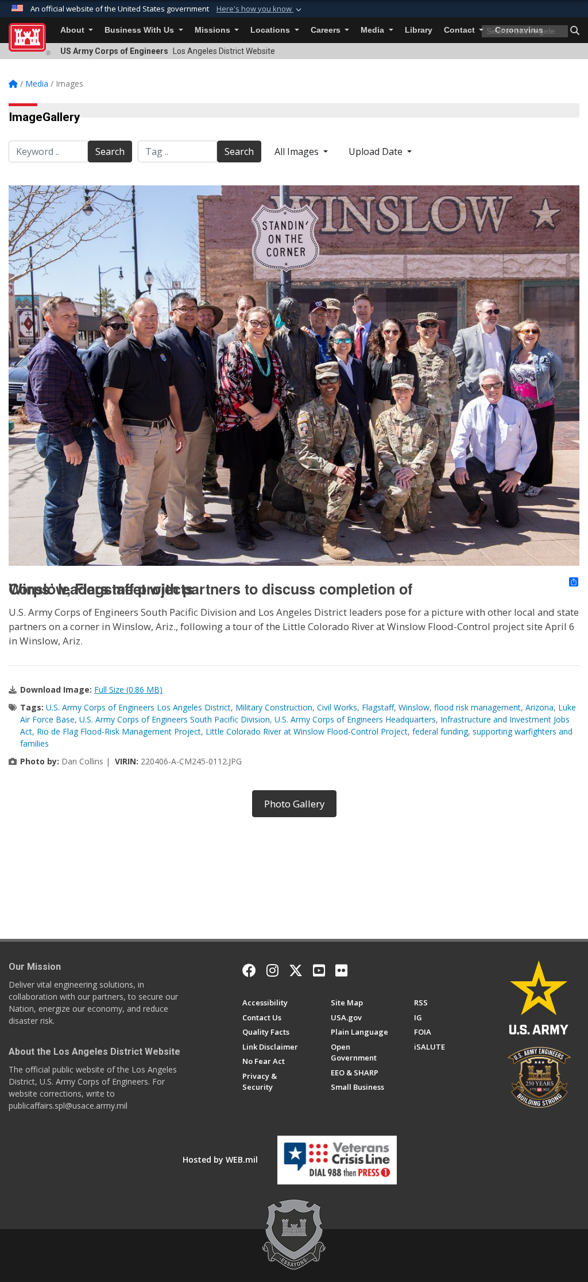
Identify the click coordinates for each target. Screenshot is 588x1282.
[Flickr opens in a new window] (341, 970)
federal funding (440, 731)
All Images (297, 151)
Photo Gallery (294, 803)
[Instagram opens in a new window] (272, 970)
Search (110, 151)
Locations (271, 30)
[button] (260, 9)
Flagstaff (378, 707)
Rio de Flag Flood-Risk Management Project (119, 731)
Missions (214, 30)
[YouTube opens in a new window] (319, 970)
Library (418, 30)
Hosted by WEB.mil (220, 1159)
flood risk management (477, 707)
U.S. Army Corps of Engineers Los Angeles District (138, 707)
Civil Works (337, 707)
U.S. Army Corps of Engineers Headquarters (355, 719)
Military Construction (273, 707)
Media (373, 30)
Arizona (539, 707)
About (73, 30)
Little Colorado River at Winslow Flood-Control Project (307, 731)
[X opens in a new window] (296, 970)
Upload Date (377, 151)
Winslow (414, 707)
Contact (460, 30)
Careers (327, 30)
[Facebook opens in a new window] (249, 970)
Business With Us (140, 30)
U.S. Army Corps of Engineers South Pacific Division (174, 719)
